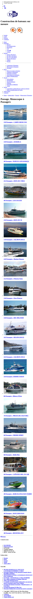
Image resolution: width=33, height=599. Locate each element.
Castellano (6, 39)
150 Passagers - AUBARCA (12, 142)
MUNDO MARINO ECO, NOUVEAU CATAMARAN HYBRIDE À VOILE (14, 570)
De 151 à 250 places (12, 57)
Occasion (9, 68)
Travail (5, 77)
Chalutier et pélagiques (12, 72)
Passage (6, 53)
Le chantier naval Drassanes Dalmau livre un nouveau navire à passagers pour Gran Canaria (18, 582)
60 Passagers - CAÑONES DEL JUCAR (16, 474)
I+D (8, 49)
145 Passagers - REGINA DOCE (14, 337)
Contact (9, 52)
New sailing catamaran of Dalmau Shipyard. (15, 579)
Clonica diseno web (9, 597)
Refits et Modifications (12, 76)
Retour (4, 536)
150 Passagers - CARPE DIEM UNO (15, 122)
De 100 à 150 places (12, 56)
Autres (8, 86)
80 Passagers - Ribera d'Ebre (13, 396)
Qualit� (9, 50)
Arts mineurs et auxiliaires (13, 75)
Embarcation (11, 95)
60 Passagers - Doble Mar (12, 455)
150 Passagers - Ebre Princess (13, 298)
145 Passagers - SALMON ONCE (14, 357)
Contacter (6, 92)
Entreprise (6, 43)
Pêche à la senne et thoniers (13, 71)
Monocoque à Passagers (12, 66)
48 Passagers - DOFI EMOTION (14, 513)
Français (6, 38)
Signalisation (10, 80)
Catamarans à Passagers (12, 65)
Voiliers (8, 60)
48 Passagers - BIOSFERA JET (14, 533)
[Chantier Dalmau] (16, 18)
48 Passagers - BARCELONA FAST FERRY (18, 494)
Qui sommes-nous (11, 46)
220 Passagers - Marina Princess (14, 259)
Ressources (9, 47)
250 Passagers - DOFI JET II (13, 220)
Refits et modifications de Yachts (14, 90)
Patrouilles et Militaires (12, 84)
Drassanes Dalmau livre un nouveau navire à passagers (18, 588)
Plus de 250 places (11, 58)
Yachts (5, 87)
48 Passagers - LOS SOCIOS (13, 200)
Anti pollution (10, 79)
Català (5, 36)
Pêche (5, 69)
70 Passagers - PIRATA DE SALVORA (16, 415)
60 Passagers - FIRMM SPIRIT (13, 435)
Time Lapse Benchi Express (11, 580)
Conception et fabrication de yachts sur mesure (18, 88)
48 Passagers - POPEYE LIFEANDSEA (16, 161)
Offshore (9, 83)
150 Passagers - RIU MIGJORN (14, 318)
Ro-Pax (8, 61)
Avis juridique (7, 595)
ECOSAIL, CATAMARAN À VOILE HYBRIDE (17, 577)
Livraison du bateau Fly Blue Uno (12, 587)
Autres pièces (7, 91)
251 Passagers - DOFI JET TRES (14, 181)
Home (5, 42)
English (5, 35)
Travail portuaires (11, 82)
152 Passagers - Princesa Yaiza (13, 278)
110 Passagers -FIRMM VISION (14, 376)
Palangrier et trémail (11, 73)
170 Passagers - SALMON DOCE (14, 239)
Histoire (9, 44)
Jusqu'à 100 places (11, 54)
